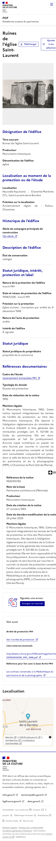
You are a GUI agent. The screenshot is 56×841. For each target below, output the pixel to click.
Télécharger (30, 44)
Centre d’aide (12, 821)
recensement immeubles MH (19, 378)
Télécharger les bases (23, 815)
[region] (28, 722)
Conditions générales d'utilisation (17, 830)
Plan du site (28, 821)
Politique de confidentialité (31, 827)
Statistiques (43, 815)
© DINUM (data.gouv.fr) (27, 737)
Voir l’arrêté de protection (20, 639)
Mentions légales (9, 827)
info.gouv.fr (8, 795)
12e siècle (8, 236)
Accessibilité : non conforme (15, 809)
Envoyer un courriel (32, 603)
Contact (36, 809)
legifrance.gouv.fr (11, 801)
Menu (52, 4)
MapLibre (9, 737)
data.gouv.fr (34, 801)
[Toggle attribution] (50, 737)
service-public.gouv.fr (32, 795)
